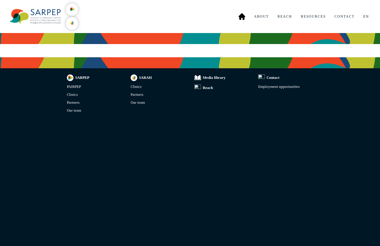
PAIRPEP (74, 87)
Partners (73, 102)
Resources (313, 16)
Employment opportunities (279, 87)
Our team (74, 110)
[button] (72, 9)
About (261, 16)
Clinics (72, 94)
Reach (285, 16)
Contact (344, 16)
